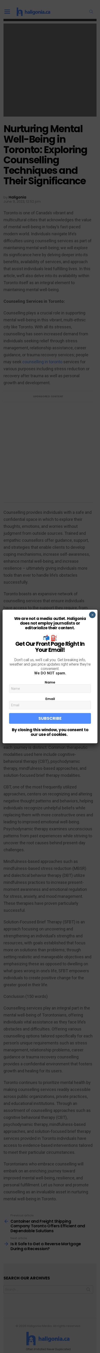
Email (50, 699)
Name (50, 682)
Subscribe (50, 718)
